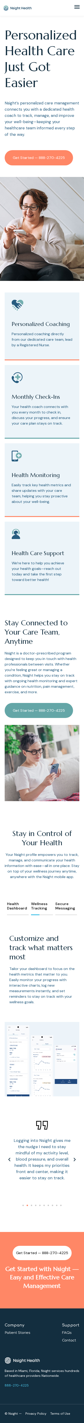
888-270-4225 (17, 1385)
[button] (23, 1205)
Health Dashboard (17, 906)
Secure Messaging (65, 906)
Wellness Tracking (39, 906)
